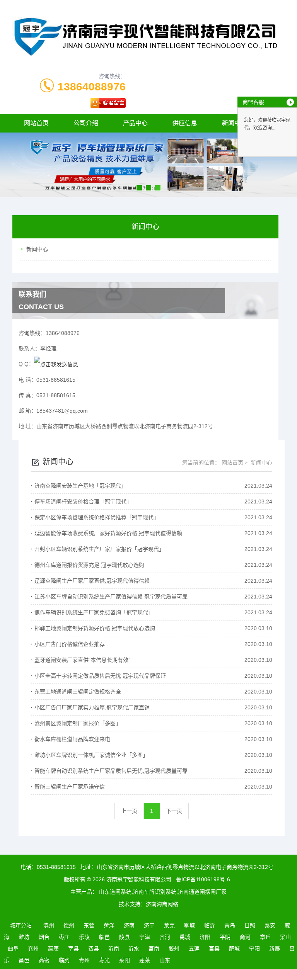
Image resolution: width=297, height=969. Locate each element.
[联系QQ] (56, 364)
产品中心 (135, 123)
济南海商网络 (162, 904)
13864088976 (92, 87)
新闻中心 (37, 249)
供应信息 (184, 123)
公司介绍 (85, 123)
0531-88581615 (56, 867)
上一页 (129, 811)
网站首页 (36, 123)
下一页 (174, 811)
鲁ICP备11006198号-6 (203, 879)
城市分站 (21, 925)
